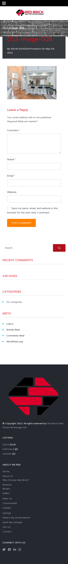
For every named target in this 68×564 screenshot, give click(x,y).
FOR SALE (8, 449)
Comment (13, 130)
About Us (7, 476)
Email (11, 175)
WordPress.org (14, 341)
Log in (9, 323)
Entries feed (13, 329)
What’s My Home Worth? (16, 517)
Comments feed (15, 335)
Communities (9, 503)
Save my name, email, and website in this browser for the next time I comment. (32, 210)
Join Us (6, 527)
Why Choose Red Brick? (15, 480)
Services (7, 484)
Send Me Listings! (12, 522)
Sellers (6, 493)
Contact (7, 531)
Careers (6, 507)
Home (5, 471)
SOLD (5, 444)
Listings (6, 513)
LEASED (7, 453)
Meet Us (7, 498)
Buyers (6, 488)
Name (11, 159)
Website (12, 192)
